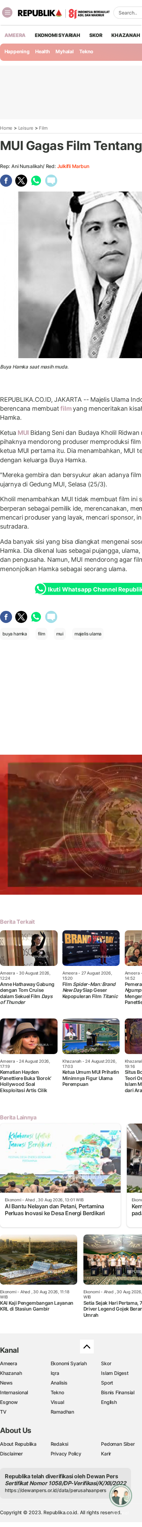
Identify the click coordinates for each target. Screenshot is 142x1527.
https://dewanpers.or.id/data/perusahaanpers (55, 1490)
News (6, 1383)
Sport (107, 1383)
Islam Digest (114, 1373)
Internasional (14, 1392)
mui (59, 633)
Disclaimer (11, 1453)
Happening (17, 51)
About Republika (18, 1444)
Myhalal (64, 51)
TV (3, 1412)
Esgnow (9, 1402)
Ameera (8, 1363)
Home (6, 128)
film (66, 408)
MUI (23, 432)
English (109, 1402)
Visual (57, 1402)
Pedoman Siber (117, 1444)
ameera (15, 35)
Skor (106, 1363)
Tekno (86, 51)
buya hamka (14, 633)
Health (42, 51)
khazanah (125, 35)
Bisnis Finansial (117, 1392)
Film (43, 128)
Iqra (55, 1373)
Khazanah (11, 1373)
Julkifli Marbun (73, 166)
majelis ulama (87, 633)
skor (95, 35)
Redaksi (60, 1444)
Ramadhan (62, 1412)
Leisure (26, 128)
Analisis (59, 1383)
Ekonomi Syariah (57, 35)
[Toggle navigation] (7, 12)
